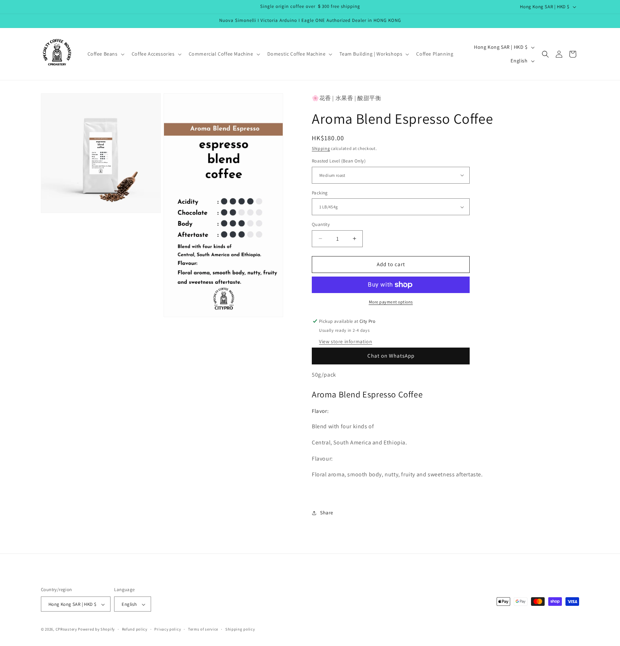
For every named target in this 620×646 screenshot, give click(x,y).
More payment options (391, 302)
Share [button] (326, 513)
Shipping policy (240, 629)
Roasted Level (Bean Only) (339, 161)
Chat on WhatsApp (390, 355)
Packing (320, 193)
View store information (345, 341)
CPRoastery (66, 629)
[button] (105, 53)
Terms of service (203, 629)
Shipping (321, 148)
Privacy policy (167, 629)
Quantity (321, 224)
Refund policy (134, 629)
